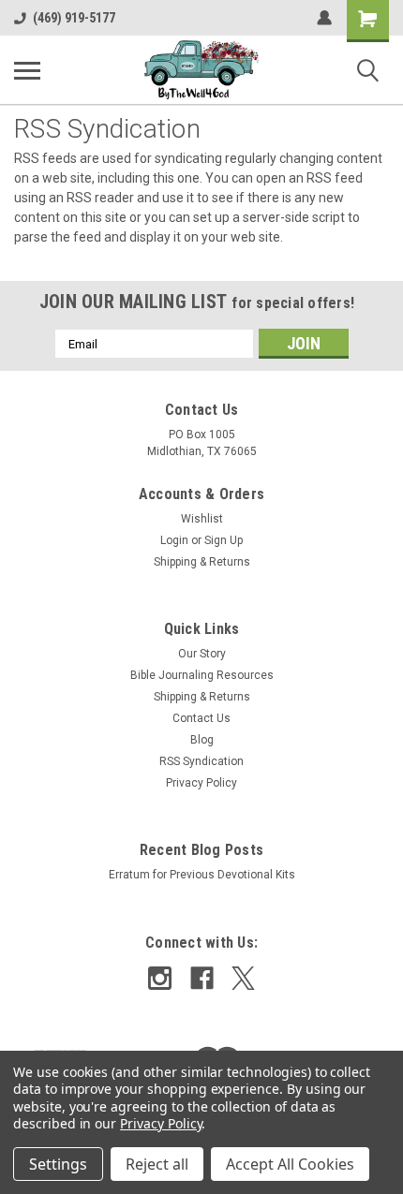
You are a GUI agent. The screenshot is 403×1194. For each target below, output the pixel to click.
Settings (58, 1164)
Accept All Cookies (290, 1164)
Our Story (202, 653)
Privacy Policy (201, 782)
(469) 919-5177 (74, 17)
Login (174, 540)
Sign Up (223, 540)
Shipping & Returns (202, 561)
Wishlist (202, 518)
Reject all (157, 1164)
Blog (202, 739)
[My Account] (324, 17)
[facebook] (202, 978)
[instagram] (160, 978)
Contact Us (201, 718)
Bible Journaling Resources (202, 675)
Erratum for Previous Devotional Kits (202, 874)
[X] (243, 978)
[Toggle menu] (27, 70)
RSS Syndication (201, 761)
